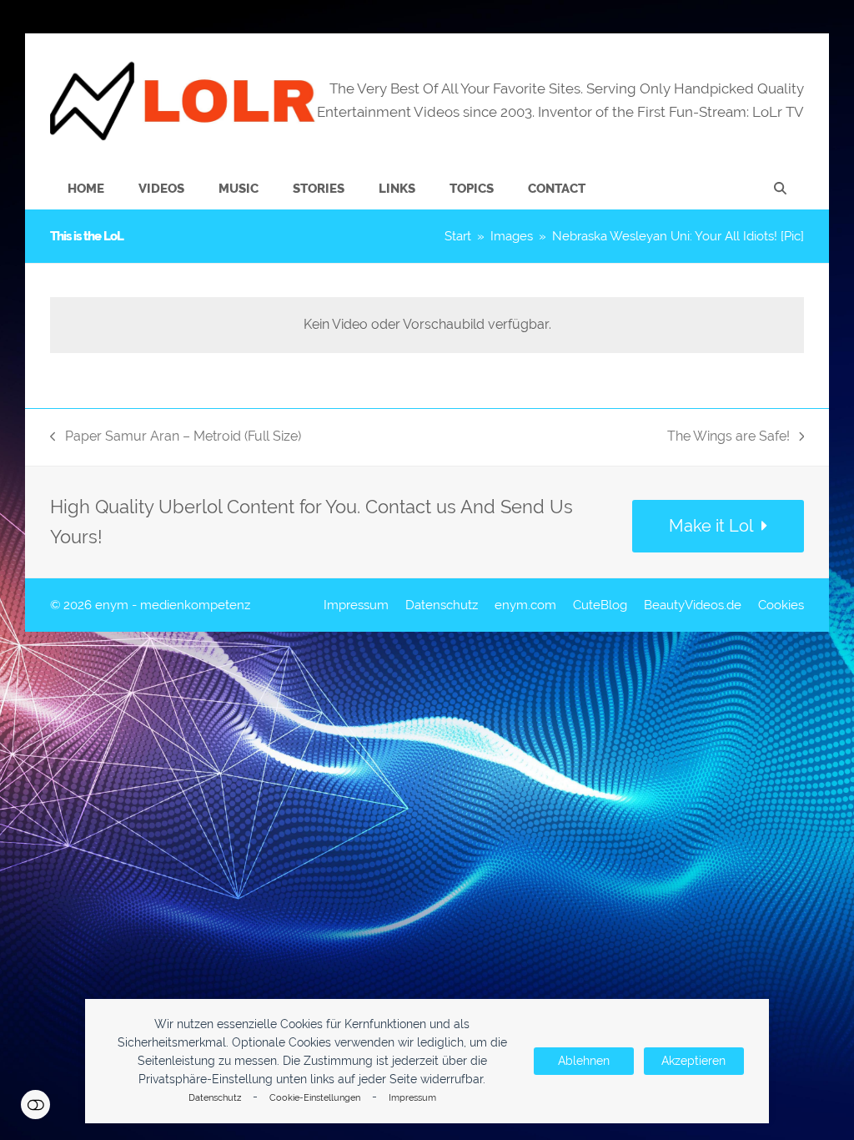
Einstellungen (35, 1104)
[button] (780, 188)
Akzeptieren (693, 1060)
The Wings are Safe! (728, 437)
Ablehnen (584, 1060)
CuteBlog (600, 605)
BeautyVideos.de (692, 605)
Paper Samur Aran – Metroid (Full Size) (175, 437)
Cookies (781, 605)
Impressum (412, 1097)
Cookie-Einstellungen (314, 1097)
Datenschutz (214, 1097)
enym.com (525, 605)
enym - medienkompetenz (172, 605)
